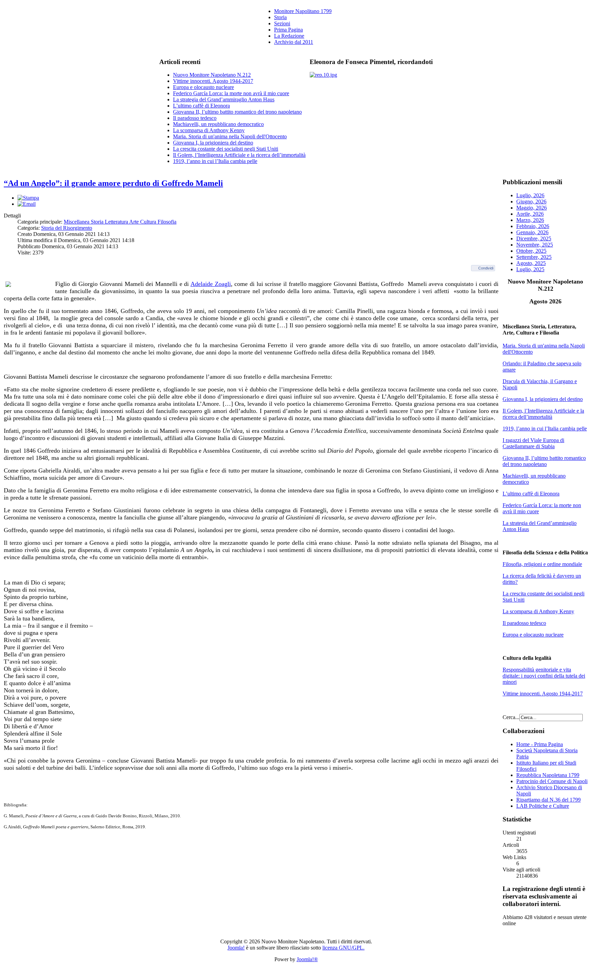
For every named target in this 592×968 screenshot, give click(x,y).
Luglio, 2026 (530, 195)
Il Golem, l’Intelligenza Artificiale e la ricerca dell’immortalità (239, 155)
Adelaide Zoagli (210, 283)
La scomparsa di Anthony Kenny (209, 130)
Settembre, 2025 (534, 257)
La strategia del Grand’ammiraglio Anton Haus (223, 99)
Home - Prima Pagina (539, 744)
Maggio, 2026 (531, 208)
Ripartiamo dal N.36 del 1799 (548, 800)
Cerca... (511, 717)
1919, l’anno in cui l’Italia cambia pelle (215, 161)
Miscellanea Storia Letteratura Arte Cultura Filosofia (120, 222)
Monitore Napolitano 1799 (303, 11)
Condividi (485, 268)
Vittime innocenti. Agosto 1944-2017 (213, 81)
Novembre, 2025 (534, 245)
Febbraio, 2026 (532, 226)
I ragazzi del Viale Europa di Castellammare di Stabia (533, 443)
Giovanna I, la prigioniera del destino (213, 143)
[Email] (26, 204)
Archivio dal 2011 (293, 42)
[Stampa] (28, 198)
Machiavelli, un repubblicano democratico (218, 124)
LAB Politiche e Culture (542, 806)
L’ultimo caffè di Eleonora (201, 106)
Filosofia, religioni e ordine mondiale (542, 564)
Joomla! (236, 948)
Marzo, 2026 (530, 220)
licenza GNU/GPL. (343, 948)
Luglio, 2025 (530, 269)
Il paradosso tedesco (195, 118)
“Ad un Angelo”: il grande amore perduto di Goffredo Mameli (113, 183)
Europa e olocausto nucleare (203, 87)
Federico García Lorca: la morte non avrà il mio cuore (231, 93)
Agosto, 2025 (531, 263)
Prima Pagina (288, 30)
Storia (280, 17)
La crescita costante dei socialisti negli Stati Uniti (225, 149)
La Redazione (289, 36)
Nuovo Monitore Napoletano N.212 (212, 75)
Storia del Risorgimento (66, 228)
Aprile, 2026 (530, 214)
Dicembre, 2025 (533, 238)
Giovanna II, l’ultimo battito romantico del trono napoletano (237, 112)
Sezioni (282, 23)
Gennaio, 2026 (532, 232)
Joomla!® (307, 959)
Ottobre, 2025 (531, 251)
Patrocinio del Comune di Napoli (552, 781)
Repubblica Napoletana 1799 (547, 775)
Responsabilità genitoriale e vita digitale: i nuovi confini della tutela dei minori (544, 676)
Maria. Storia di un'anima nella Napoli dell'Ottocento (230, 136)
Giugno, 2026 (531, 201)
